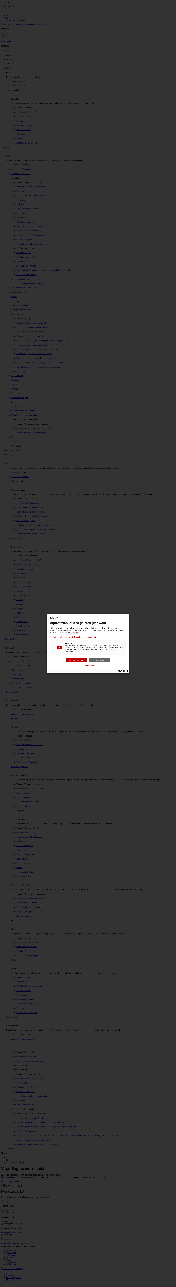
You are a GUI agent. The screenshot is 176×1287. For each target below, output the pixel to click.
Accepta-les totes (76, 660)
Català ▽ (54, 618)
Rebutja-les (99, 660)
